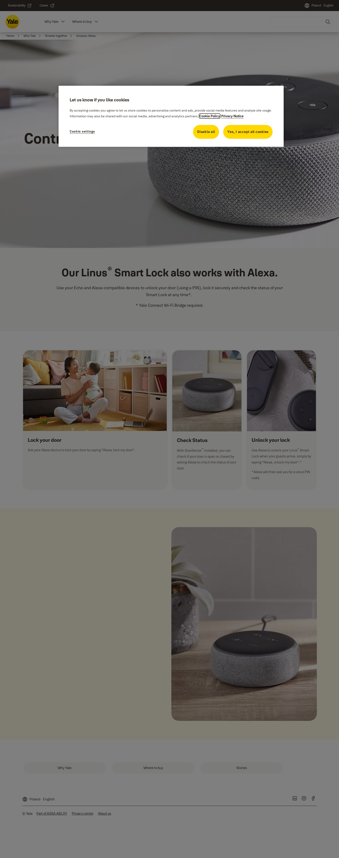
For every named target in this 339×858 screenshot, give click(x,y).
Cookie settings (82, 131)
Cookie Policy (209, 116)
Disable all (206, 132)
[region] (171, 116)
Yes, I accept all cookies (247, 132)
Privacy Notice (232, 116)
